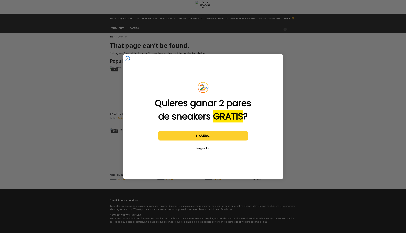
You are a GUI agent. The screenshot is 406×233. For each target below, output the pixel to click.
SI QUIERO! (203, 136)
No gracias (203, 148)
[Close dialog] (127, 58)
